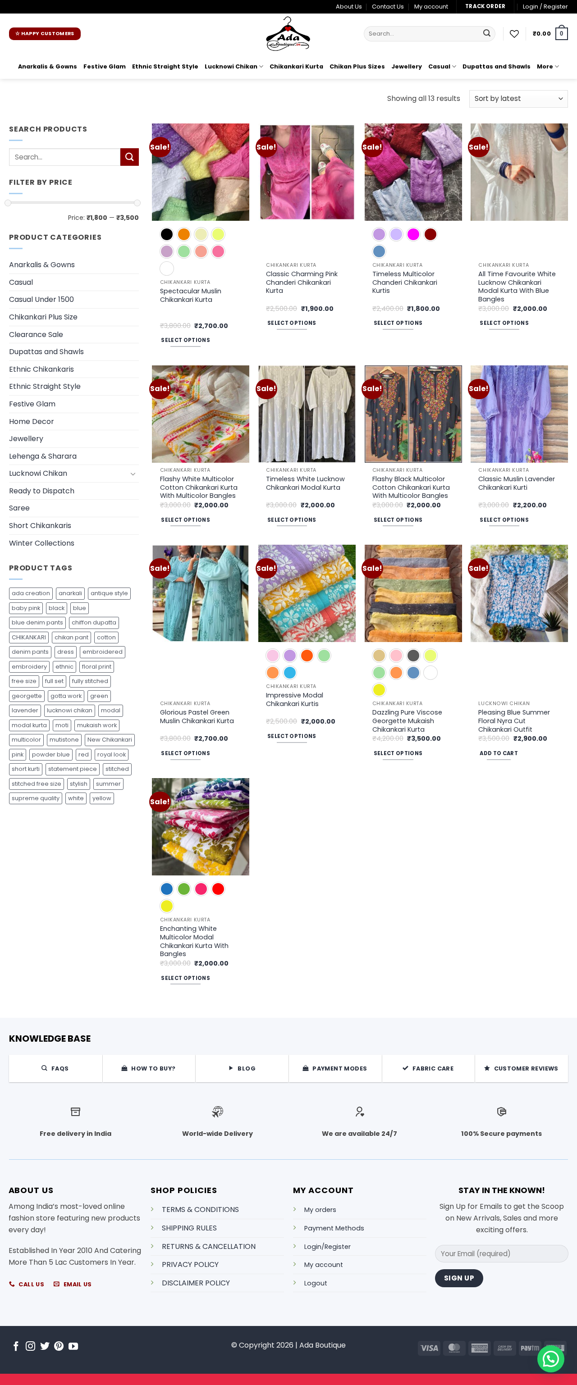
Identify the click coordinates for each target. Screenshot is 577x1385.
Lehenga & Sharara (43, 456)
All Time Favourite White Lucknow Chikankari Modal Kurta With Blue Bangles (517, 287)
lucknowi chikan (69, 710)
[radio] (167, 234)
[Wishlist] (514, 34)
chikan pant (71, 637)
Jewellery (406, 66)
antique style (109, 593)
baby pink (26, 608)
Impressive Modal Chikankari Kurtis (294, 699)
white (76, 798)
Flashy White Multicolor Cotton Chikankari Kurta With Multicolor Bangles (199, 487)
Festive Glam (104, 66)
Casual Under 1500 (41, 299)
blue (79, 608)
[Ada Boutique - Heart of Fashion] (288, 33)
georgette (27, 696)
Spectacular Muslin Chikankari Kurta (190, 295)
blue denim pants (37, 622)
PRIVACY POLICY (190, 1264)
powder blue (51, 754)
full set (54, 681)
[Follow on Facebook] (16, 1347)
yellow (101, 798)
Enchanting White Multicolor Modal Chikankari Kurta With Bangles (194, 941)
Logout (315, 1283)
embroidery (29, 666)
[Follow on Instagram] (30, 1347)
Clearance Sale (36, 334)
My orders (320, 1209)
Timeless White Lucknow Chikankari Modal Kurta (305, 483)
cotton (106, 637)
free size (24, 681)
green (99, 696)
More (545, 66)
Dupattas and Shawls (497, 66)
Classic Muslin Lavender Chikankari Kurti (516, 483)
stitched (117, 769)
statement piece (72, 769)
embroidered (102, 652)
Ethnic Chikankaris (41, 369)
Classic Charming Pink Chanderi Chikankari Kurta (302, 282)
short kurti (26, 769)
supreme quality (36, 798)
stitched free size (36, 784)
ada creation (31, 593)
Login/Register (327, 1246)
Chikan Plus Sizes (357, 66)
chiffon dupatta (94, 622)
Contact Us (388, 6)
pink (17, 754)
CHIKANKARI (29, 637)
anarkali (70, 593)
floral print (96, 666)
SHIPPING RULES (189, 1228)
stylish (78, 784)
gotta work (66, 696)
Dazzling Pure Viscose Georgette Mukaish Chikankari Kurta (407, 721)
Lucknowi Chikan (231, 66)
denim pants (30, 652)
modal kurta (29, 725)
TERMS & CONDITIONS (200, 1209)
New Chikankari (109, 739)
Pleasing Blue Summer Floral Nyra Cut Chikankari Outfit (514, 721)
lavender (25, 710)
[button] (545, 7)
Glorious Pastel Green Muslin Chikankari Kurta (197, 716)
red (83, 754)
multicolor (26, 739)
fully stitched (90, 681)
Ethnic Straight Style (165, 66)
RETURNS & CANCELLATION (209, 1246)
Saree (19, 508)
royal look (111, 754)
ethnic (64, 666)
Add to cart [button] (499, 753)
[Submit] (487, 33)
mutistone (64, 739)
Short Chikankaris (40, 525)
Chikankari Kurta (296, 66)
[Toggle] (133, 473)
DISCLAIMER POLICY (196, 1283)
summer (108, 784)
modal (110, 710)
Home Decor (31, 421)
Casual (439, 66)
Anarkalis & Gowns (47, 66)
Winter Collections (41, 543)
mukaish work (97, 725)
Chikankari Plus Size (43, 317)
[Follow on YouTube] (73, 1347)
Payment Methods (334, 1228)
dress (65, 652)
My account (431, 6)
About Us (349, 6)
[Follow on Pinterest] (59, 1347)
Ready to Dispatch (41, 491)
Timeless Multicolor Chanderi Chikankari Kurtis (404, 282)
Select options (185, 340)
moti (62, 725)
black (56, 608)
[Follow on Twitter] (45, 1347)
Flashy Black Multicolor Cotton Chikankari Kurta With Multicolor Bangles (411, 487)
